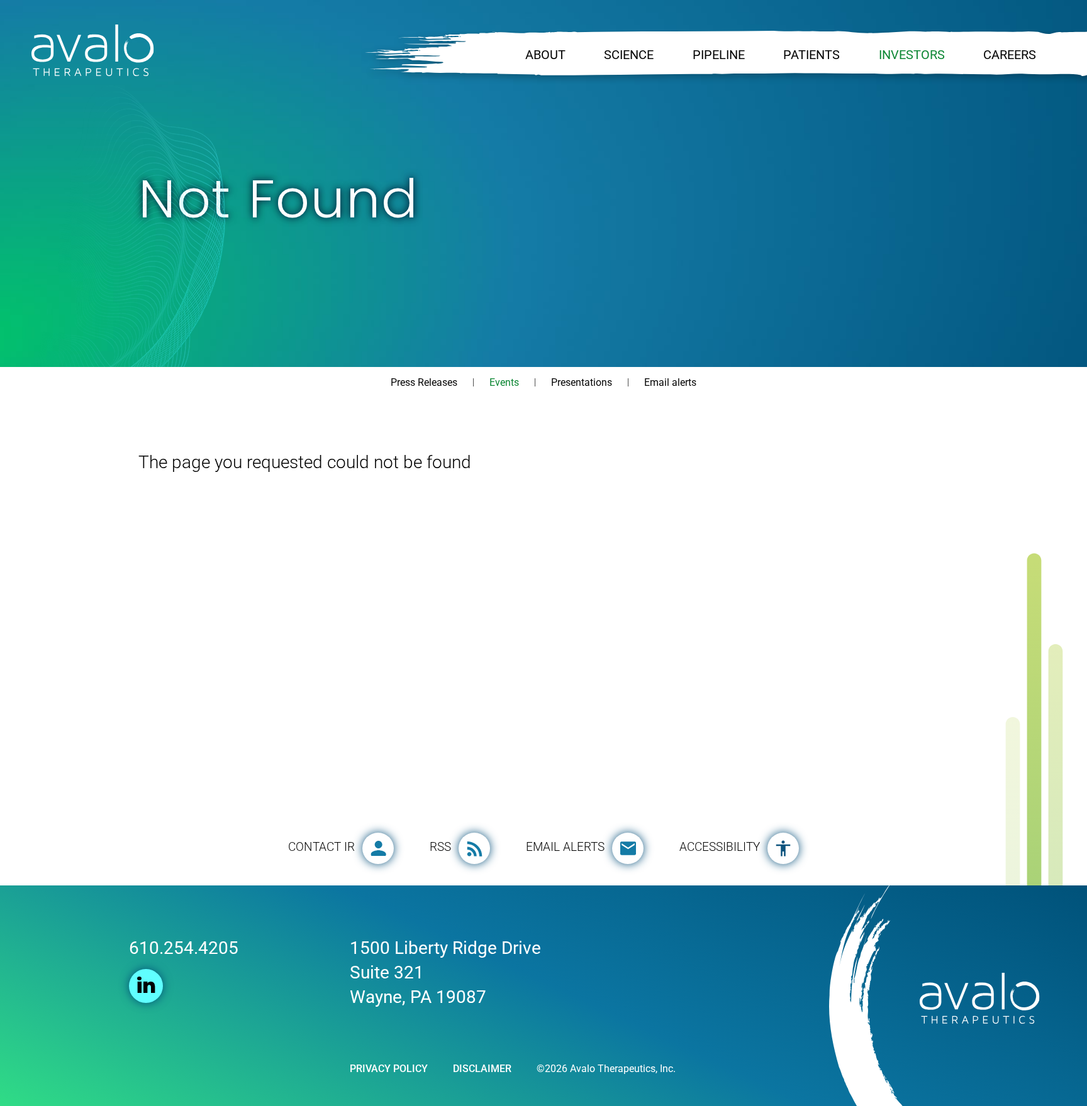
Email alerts (670, 382)
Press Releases (424, 382)
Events (504, 382)
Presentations (581, 382)
